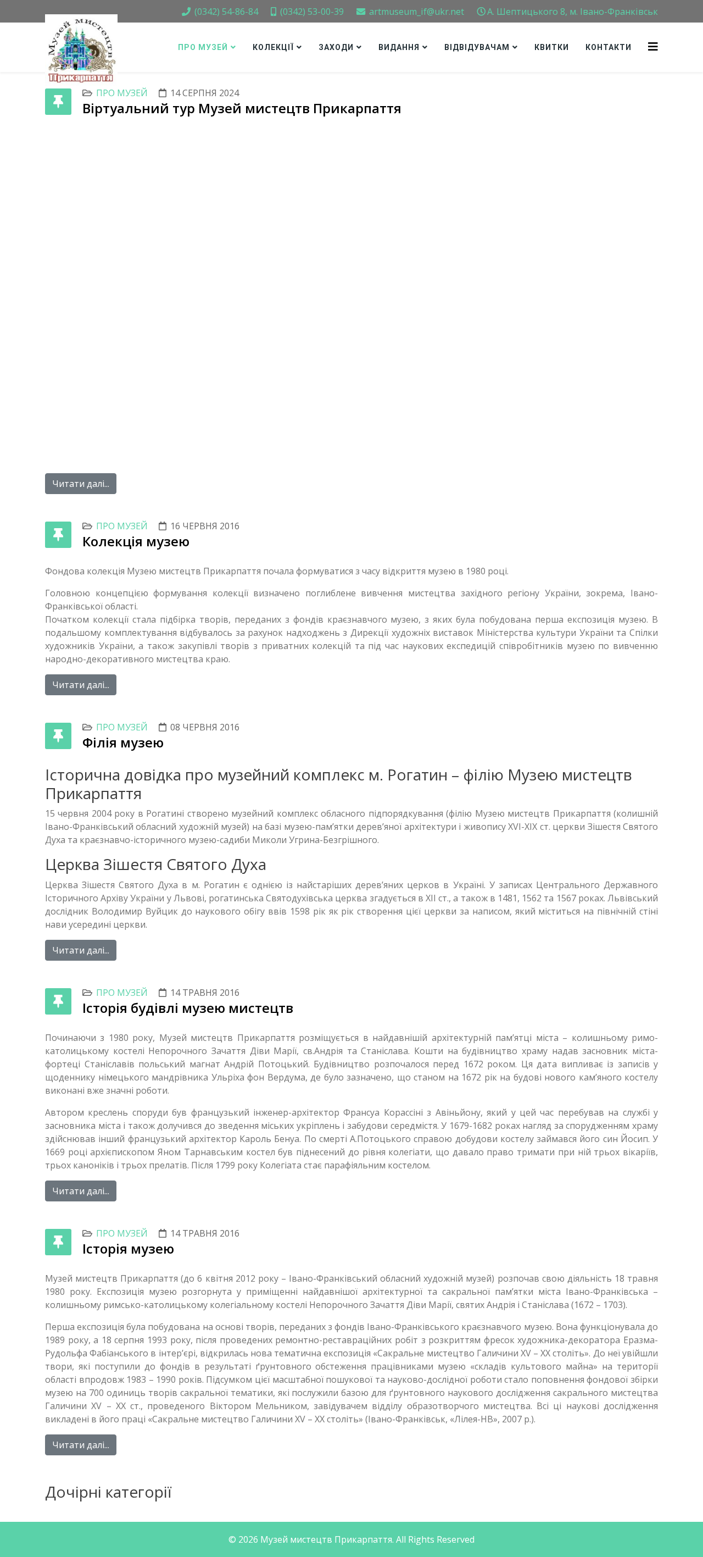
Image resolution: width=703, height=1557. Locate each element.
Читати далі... (80, 484)
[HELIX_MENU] (653, 46)
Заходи (336, 47)
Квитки (551, 47)
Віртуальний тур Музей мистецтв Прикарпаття (241, 108)
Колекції (273, 47)
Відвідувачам (477, 47)
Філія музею (123, 742)
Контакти (608, 47)
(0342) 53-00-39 (312, 11)
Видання (399, 47)
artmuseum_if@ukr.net (416, 11)
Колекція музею (135, 541)
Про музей (203, 47)
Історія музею (128, 1248)
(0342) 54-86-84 (226, 11)
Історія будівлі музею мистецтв (187, 1008)
